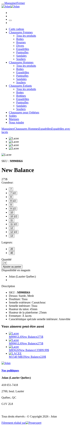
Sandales (21, 55)
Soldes (13, 115)
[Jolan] (10, 6)
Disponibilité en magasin (15, 270)
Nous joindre (16, 122)
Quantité (6, 259)
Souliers (21, 59)
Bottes (20, 39)
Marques (14, 119)
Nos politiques (10, 370)
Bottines (21, 95)
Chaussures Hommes (21, 62)
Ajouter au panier (12, 266)
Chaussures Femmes (21, 32)
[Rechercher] (10, 20)
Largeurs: (7, 242)
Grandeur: (7, 182)
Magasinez (7, 128)
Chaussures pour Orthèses (24, 112)
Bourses (21, 42)
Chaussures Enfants (20, 85)
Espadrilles (22, 49)
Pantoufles (22, 52)
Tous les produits (26, 35)
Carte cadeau (16, 29)
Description (8, 286)
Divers (20, 45)
